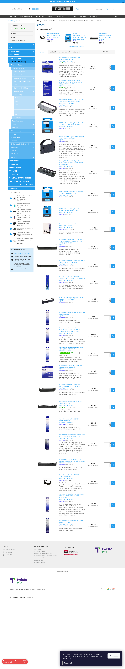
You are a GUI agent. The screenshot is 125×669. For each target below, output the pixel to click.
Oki (16, 111)
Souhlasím (114, 656)
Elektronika (14, 161)
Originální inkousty (20, 78)
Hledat (29, 9)
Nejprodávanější (64, 52)
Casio (16, 105)
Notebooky (14, 147)
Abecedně (76, 52)
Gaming (12, 44)
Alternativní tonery (19, 72)
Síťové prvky (15, 154)
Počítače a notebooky (17, 62)
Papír (15, 85)
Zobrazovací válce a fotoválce (23, 81)
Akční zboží (13, 174)
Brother (17, 98)
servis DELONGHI (38, 560)
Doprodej (13, 188)
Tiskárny (15, 128)
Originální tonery (19, 91)
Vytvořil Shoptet (101, 589)
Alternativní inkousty (20, 75)
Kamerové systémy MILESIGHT (21, 185)
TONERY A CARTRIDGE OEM (20, 178)
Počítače (13, 134)
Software (13, 151)
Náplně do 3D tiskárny (21, 88)
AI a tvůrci (14, 157)
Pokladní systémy (17, 121)
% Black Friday (15, 167)
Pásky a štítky (18, 95)
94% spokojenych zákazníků (22, 253)
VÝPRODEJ (13, 171)
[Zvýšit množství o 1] (110, 66)
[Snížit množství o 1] (110, 69)
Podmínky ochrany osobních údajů (43, 553)
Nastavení (68, 663)
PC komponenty (16, 131)
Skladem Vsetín (19, 28)
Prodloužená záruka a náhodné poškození (45, 556)
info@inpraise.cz (10, 549)
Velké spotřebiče (15, 58)
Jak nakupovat (37, 549)
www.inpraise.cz (62, 572)
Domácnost (13, 164)
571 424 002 (9, 552)
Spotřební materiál (18, 68)
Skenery (14, 124)
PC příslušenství (16, 137)
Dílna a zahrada (15, 55)
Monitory (14, 141)
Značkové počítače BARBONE (20, 144)
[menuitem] (13, 16)
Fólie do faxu (18, 118)
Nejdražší (53, 52)
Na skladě (17, 26)
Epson (17, 108)
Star (16, 114)
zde (70, 658)
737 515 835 (9, 555)
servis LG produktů (39, 558)
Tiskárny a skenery (17, 65)
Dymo (17, 101)
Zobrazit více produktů (75, 46)
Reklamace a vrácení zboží (41, 562)
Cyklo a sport (14, 51)
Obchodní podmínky (39, 551)
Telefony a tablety (16, 48)
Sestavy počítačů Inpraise (19, 181)
